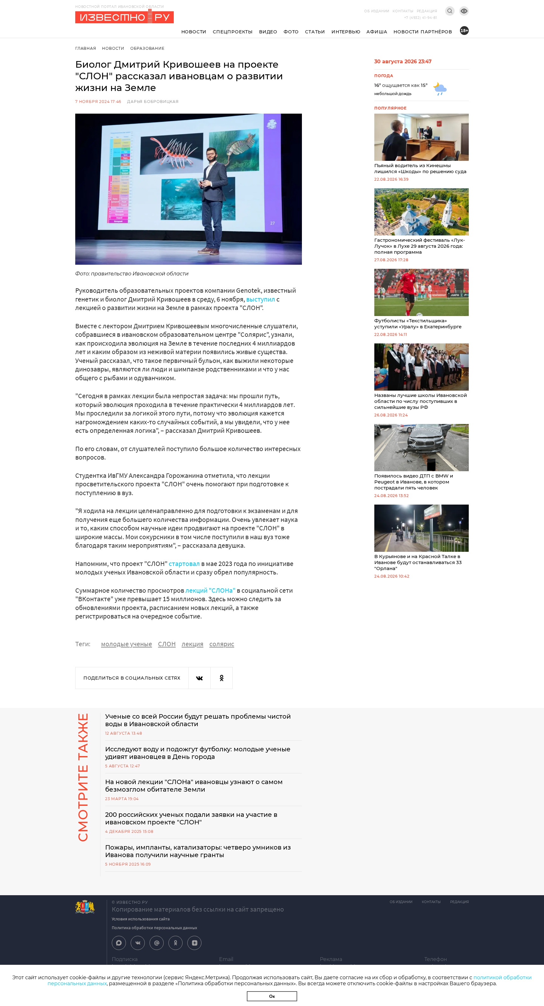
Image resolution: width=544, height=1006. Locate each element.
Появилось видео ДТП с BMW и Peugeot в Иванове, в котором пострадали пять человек (413, 482)
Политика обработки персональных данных (154, 927)
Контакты (403, 11)
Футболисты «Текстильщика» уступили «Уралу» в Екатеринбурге (418, 324)
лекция (192, 643)
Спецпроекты (233, 32)
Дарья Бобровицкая (153, 101)
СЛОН (167, 643)
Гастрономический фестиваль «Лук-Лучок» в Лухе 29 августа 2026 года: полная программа (419, 246)
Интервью (346, 32)
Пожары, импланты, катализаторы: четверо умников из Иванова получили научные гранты (198, 851)
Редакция (427, 11)
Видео (268, 32)
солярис (221, 643)
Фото (291, 32)
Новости (194, 32)
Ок (272, 996)
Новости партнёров (423, 32)
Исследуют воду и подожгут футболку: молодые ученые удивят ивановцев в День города (198, 752)
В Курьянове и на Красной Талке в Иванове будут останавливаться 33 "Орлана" (418, 562)
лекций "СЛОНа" (210, 590)
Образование (147, 48)
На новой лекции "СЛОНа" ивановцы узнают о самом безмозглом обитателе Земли (194, 785)
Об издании (376, 11)
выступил (261, 299)
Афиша (376, 32)
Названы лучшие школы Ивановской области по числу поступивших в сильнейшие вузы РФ (420, 401)
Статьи (315, 32)
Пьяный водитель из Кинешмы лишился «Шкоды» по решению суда (420, 168)
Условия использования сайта (141, 919)
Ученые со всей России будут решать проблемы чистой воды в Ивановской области (198, 720)
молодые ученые (126, 643)
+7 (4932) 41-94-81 (420, 18)
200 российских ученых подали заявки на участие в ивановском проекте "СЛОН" (191, 818)
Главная (85, 48)
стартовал (185, 563)
